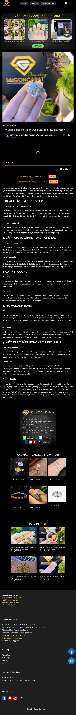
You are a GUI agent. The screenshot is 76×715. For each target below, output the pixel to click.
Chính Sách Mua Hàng (10, 677)
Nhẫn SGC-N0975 (35, 507)
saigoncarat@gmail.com (16, 635)
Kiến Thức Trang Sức (9, 125)
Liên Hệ (5, 660)
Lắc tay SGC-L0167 (54, 479)
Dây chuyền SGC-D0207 (18, 479)
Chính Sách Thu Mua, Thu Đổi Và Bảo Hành (18, 680)
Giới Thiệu (6, 658)
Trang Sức (6, 655)
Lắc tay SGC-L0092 (16, 507)
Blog (4, 663)
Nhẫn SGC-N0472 (35, 479)
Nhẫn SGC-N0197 (54, 505)
